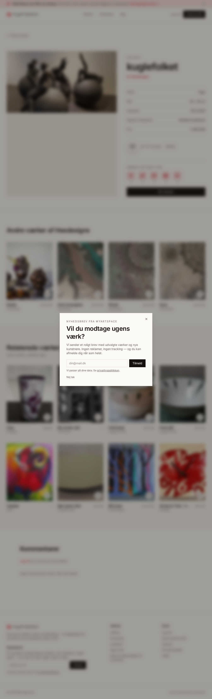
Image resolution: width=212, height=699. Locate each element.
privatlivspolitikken (108, 370)
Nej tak (70, 377)
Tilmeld (137, 363)
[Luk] (146, 319)
